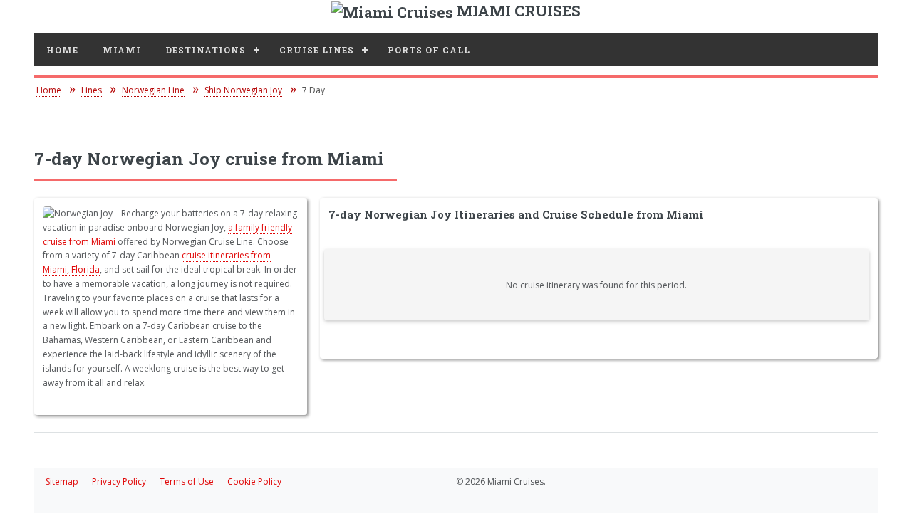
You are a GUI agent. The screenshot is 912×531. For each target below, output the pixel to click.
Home (62, 50)
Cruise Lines (316, 50)
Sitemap (62, 481)
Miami (122, 50)
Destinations (205, 50)
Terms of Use (187, 481)
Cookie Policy (254, 481)
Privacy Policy (119, 481)
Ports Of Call (429, 50)
